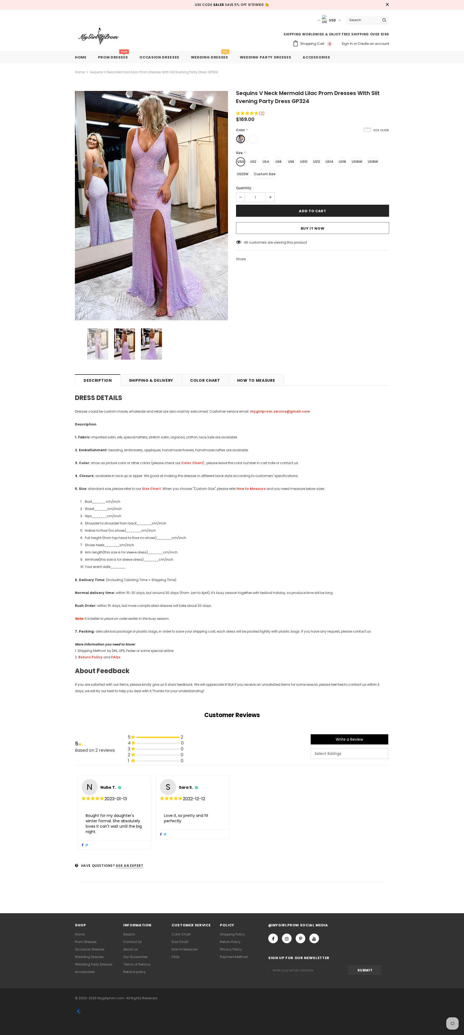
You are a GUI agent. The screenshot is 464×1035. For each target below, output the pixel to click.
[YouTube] (314, 938)
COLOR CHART (205, 380)
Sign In (348, 43)
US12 (316, 161)
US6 (279, 161)
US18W (373, 161)
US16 (342, 161)
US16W (357, 161)
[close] (387, 5)
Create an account (373, 43)
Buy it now (313, 228)
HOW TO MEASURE (256, 380)
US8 (291, 161)
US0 (240, 161)
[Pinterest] (300, 938)
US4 (266, 161)
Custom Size (265, 174)
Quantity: (244, 188)
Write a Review (349, 739)
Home (80, 72)
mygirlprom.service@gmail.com (280, 411)
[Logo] (102, 36)
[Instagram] (287, 938)
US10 (303, 161)
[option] (151, 205)
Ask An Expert (129, 865)
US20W (242, 174)
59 (246, 242)
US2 (253, 161)
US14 (329, 161)
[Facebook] (273, 938)
